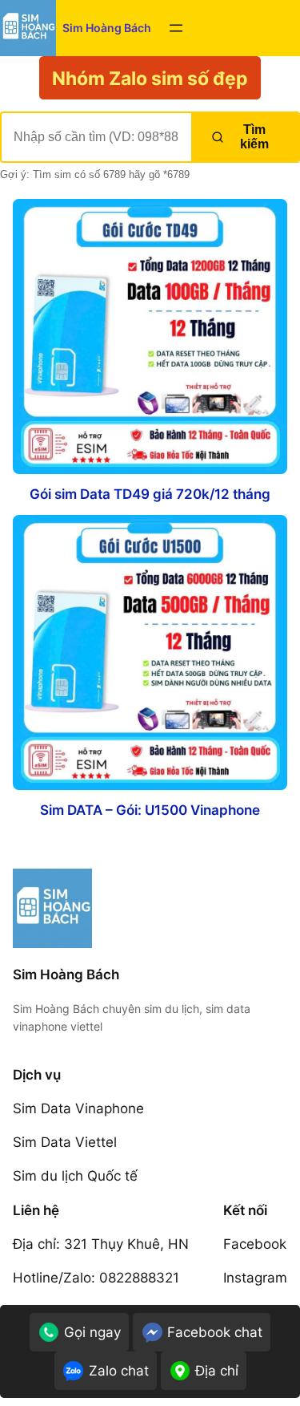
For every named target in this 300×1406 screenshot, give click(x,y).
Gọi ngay (92, 1332)
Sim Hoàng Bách (106, 27)
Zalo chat (119, 1371)
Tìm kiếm (254, 137)
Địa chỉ (216, 1371)
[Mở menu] (176, 28)
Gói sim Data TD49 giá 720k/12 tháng (150, 494)
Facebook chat (214, 1332)
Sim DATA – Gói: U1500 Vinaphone (150, 810)
